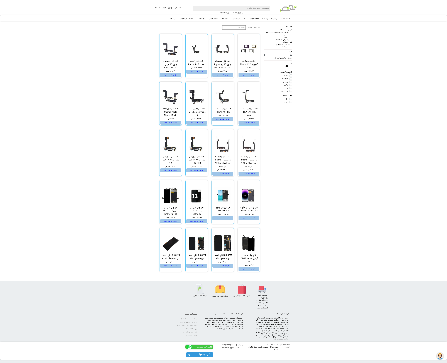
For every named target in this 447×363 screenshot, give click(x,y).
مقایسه (253, 37)
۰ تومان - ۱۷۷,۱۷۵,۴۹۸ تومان (283, 58)
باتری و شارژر (236, 19)
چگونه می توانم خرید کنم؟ (188, 322)
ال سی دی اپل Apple (283, 39)
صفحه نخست (285, 19)
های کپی (285, 102)
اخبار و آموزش (213, 19)
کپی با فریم (284, 91)
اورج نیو (285, 82)
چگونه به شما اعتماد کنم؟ (189, 319)
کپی (287, 88)
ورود (164, 7)
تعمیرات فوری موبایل (186, 19)
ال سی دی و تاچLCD (270, 19)
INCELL (286, 75)
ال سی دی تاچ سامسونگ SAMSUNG (278, 32)
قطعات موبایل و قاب (252, 19)
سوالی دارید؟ (201, 19)
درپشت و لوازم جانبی (283, 44)
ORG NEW (285, 78)
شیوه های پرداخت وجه (190, 332)
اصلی (285, 35)
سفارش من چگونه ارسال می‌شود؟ (186, 326)
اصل (287, 99)
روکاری (285, 37)
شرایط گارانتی (172, 19)
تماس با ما (225, 19)
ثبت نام (158, 7)
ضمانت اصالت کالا (191, 335)
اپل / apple (283, 47)
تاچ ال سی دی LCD (286, 30)
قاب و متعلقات (287, 42)
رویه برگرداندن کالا (191, 329)
